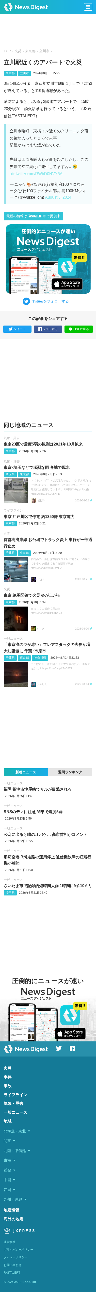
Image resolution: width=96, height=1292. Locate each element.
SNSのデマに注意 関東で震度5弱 (33, 812)
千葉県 (10, 553)
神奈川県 (40, 657)
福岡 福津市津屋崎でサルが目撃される (38, 789)
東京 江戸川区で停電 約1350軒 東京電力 (39, 517)
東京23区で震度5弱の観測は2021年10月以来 (43, 444)
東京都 (30, 51)
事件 (8, 1077)
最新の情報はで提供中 (33, 216)
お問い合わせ (12, 1265)
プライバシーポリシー (18, 1249)
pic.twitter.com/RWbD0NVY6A (36, 174)
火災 (18, 51)
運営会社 (10, 1242)
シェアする (50, 329)
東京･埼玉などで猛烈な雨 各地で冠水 (37, 467)
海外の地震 (13, 1219)
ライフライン (13, 510)
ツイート (20, 329)
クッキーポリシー (15, 1257)
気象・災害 (12, 438)
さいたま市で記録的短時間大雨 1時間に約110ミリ (48, 886)
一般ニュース (13, 638)
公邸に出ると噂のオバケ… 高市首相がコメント (45, 834)
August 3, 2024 (58, 197)
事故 (8, 1086)
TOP (7, 51)
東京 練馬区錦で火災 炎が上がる (32, 595)
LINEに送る (81, 329)
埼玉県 (10, 474)
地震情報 (11, 1210)
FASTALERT (12, 1272)
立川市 (44, 51)
